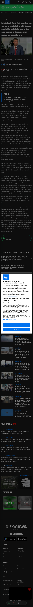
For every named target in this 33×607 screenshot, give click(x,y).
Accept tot (16, 329)
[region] (16, 303)
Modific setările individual (16, 325)
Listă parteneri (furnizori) (9, 319)
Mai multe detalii (12, 296)
